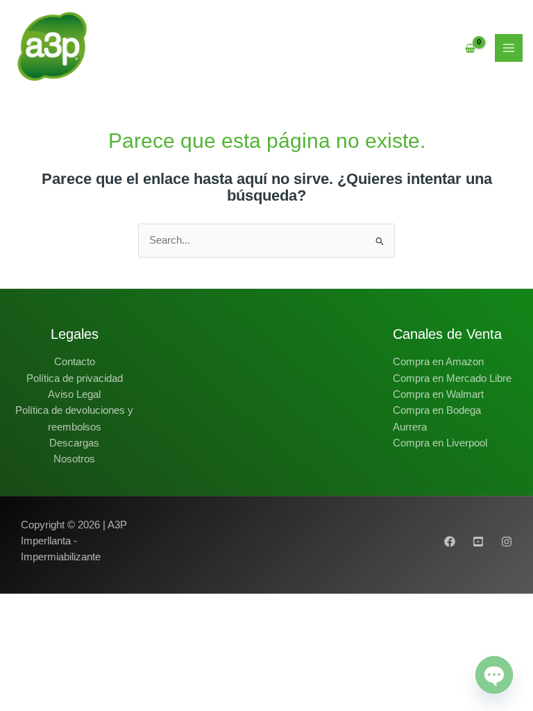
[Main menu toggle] (509, 48)
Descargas (74, 443)
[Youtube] (478, 541)
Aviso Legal (74, 394)
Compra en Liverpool (440, 443)
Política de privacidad (74, 378)
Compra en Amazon (438, 361)
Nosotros (74, 459)
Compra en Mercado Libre (452, 378)
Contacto (74, 361)
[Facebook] (449, 541)
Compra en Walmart (438, 394)
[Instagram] (506, 541)
